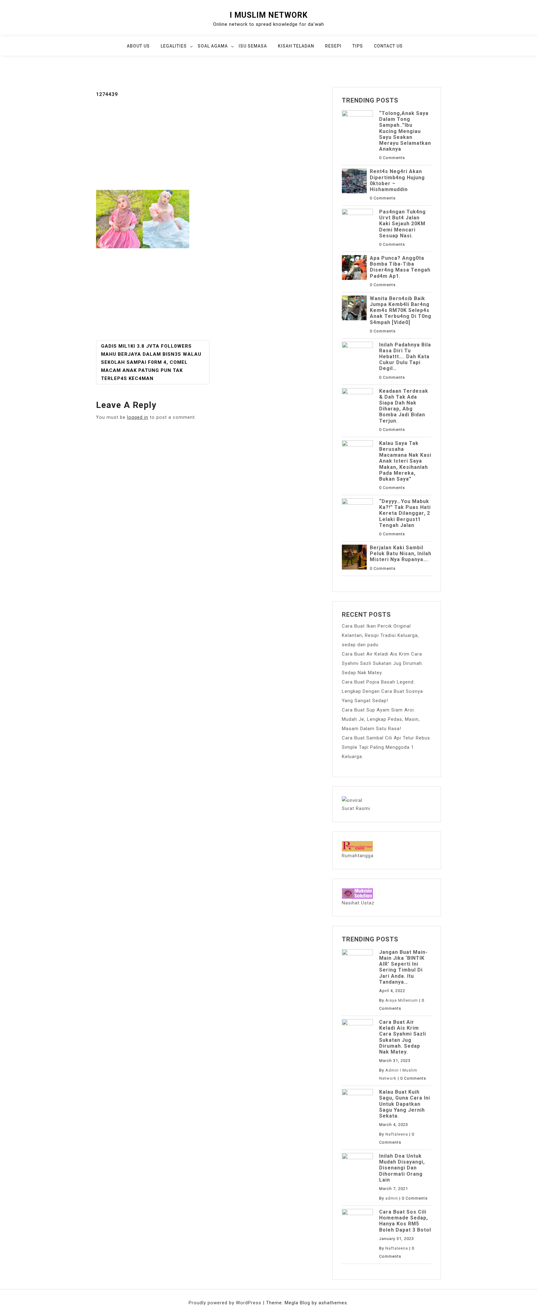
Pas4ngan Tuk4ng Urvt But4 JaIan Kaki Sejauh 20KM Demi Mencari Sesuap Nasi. (402, 224)
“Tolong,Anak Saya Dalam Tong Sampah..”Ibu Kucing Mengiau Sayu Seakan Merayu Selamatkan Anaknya (405, 131)
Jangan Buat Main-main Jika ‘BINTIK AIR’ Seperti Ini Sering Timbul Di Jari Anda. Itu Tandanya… (403, 967)
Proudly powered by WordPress (226, 1303)
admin (391, 1198)
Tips (357, 45)
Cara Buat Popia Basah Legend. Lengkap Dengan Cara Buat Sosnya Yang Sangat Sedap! (382, 691)
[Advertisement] (209, 143)
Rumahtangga (358, 855)
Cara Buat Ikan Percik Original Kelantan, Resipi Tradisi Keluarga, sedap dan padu (380, 635)
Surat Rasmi (356, 808)
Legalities (174, 45)
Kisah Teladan (296, 45)
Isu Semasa (253, 45)
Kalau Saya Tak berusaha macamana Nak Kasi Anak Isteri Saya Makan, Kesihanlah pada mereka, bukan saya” (405, 461)
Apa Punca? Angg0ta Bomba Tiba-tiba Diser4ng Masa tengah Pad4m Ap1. (400, 267)
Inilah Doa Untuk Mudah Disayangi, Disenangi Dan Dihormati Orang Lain (402, 1168)
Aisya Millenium (401, 1000)
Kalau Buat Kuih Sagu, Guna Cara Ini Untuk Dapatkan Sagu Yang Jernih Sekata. (404, 1104)
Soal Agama (213, 45)
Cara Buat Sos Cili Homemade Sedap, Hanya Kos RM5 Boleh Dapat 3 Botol (405, 1221)
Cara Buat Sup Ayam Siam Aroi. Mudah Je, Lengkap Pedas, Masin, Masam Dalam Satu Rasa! (381, 719)
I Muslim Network (269, 15)
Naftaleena (396, 1134)
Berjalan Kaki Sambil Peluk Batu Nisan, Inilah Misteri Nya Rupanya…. (400, 553)
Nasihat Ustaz (358, 903)
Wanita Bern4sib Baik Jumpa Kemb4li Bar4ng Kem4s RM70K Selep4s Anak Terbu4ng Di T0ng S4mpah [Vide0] (400, 310)
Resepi (333, 45)
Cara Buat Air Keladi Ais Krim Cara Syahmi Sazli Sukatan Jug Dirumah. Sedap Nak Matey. (382, 663)
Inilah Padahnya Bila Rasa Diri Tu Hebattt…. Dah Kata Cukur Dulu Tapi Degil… (405, 357)
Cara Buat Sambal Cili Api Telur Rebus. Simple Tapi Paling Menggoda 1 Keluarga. (386, 747)
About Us (138, 45)
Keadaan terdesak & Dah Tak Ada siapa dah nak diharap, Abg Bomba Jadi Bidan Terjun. (403, 406)
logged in (137, 417)
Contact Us (388, 45)
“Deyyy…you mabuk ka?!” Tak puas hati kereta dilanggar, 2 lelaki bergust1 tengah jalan (405, 513)
